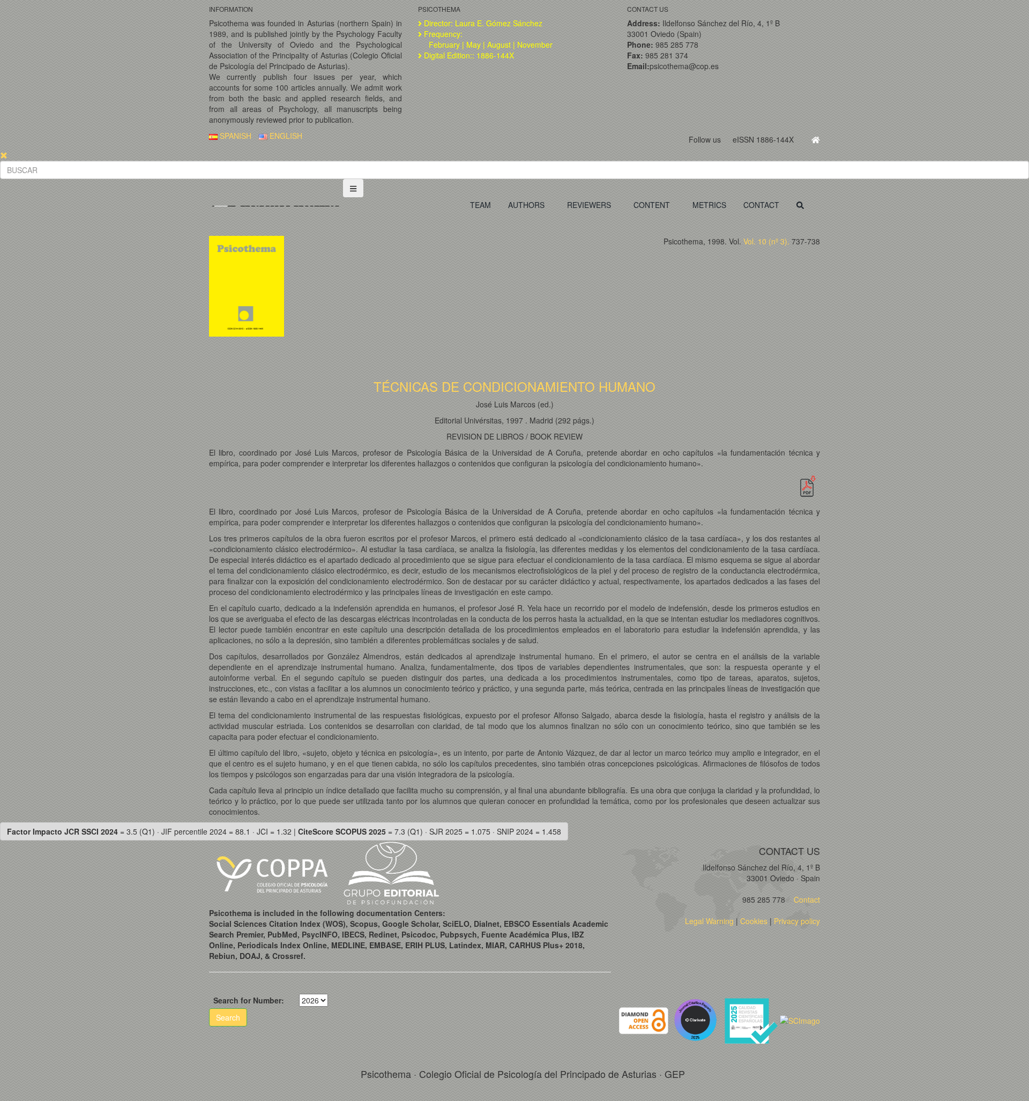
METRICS (709, 204)
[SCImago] (800, 1019)
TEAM (480, 204)
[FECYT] (752, 1019)
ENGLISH (284, 135)
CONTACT (761, 204)
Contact (806, 899)
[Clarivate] (697, 1019)
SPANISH (234, 135)
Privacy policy (797, 921)
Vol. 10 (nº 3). (766, 241)
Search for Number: (248, 1000)
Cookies (753, 921)
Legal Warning (709, 921)
